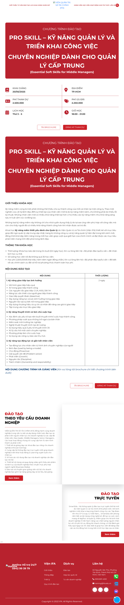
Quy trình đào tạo (51, 584)
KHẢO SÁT (46, 5)
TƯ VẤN (20, 5)
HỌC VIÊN (86, 5)
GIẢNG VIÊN (78, 5)
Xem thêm (14, 478)
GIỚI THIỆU (13, 5)
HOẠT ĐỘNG (94, 5)
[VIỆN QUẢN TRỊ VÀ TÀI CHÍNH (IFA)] (62, 5)
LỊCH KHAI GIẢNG (36, 5)
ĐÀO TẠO (26, 5)
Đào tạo (66, 570)
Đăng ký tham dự (75, 127)
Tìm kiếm (117, 5)
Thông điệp (49, 575)
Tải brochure (48, 127)
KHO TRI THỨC (104, 5)
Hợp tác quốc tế (70, 575)
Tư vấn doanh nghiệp (72, 579)
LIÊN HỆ (112, 5)
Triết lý (47, 579)
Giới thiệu (48, 570)
